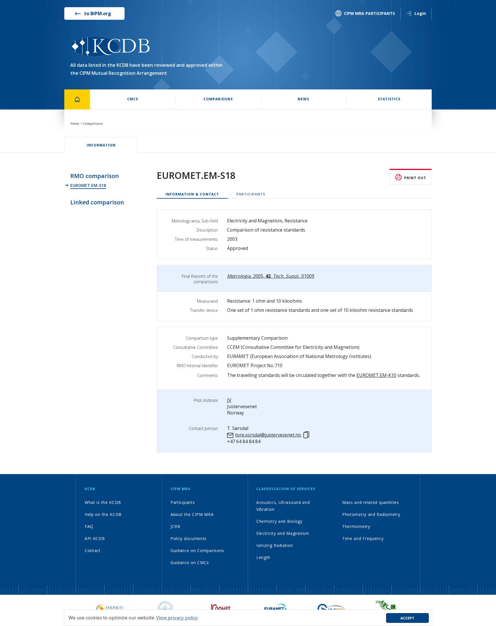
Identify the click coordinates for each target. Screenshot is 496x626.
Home (75, 124)
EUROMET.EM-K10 (376, 375)
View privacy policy (177, 618)
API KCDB (95, 538)
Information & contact (192, 194)
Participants (250, 194)
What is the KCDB (103, 502)
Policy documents (188, 538)
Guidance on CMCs (189, 562)
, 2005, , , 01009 (270, 276)
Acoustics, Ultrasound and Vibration (283, 506)
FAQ (89, 526)
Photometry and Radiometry (371, 514)
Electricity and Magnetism (282, 533)
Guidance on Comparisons (197, 550)
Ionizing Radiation (274, 545)
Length (263, 557)
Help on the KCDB (103, 514)
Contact (93, 550)
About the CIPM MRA (192, 514)
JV (229, 400)
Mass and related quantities (370, 502)
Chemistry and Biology (279, 521)
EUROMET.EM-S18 (88, 185)
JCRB (175, 526)
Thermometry (356, 526)
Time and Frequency (363, 538)
